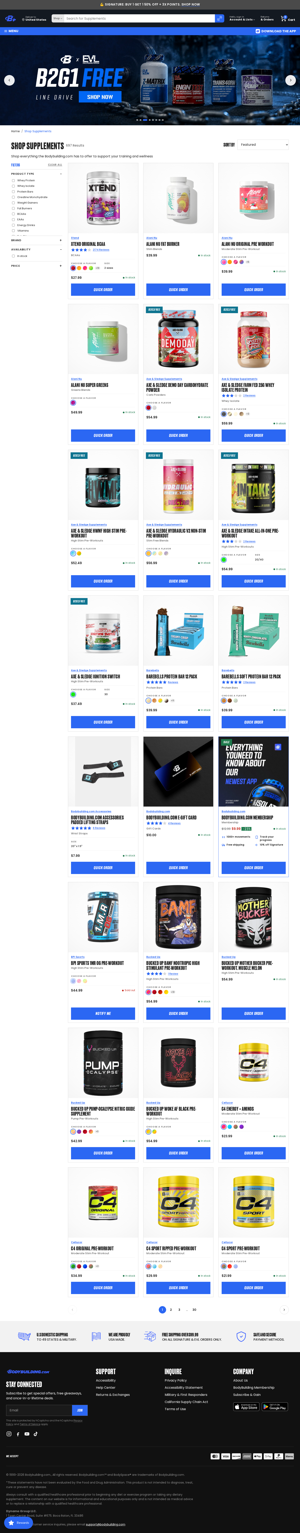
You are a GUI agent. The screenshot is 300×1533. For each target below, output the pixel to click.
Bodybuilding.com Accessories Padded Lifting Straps (97, 819)
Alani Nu (151, 238)
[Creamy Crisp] (148, 700)
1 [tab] (137, 120)
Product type (22, 174)
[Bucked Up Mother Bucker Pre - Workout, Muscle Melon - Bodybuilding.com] (254, 917)
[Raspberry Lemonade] (91, 1132)
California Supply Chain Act (186, 1402)
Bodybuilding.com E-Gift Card (171, 817)
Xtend (75, 238)
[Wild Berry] (73, 403)
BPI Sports (77, 957)
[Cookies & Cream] (166, 700)
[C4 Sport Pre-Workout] (254, 1203)
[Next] (284, 1309)
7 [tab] (159, 120)
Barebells (152, 670)
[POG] (148, 992)
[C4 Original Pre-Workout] (103, 1203)
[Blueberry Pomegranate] (79, 1132)
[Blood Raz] (85, 1132)
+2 (247, 413)
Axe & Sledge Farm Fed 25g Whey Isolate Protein (248, 387)
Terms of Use (175, 1409)
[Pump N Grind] (160, 992)
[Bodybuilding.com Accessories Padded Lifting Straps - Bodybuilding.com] (103, 772)
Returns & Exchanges (113, 1394)
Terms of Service (30, 1424)
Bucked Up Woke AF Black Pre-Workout (171, 1111)
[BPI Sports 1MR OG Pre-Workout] (103, 917)
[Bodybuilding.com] (10, 18)
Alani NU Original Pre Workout (248, 243)
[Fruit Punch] (224, 1127)
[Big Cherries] (148, 408)
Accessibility (106, 1380)
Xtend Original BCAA (88, 243)
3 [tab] (144, 120)
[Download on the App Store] (246, 1406)
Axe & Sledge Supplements (164, 379)
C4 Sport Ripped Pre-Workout (171, 1248)
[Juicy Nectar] (148, 553)
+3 (97, 1131)
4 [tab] (148, 120)
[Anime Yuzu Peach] (73, 1132)
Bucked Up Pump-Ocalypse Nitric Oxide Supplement (103, 1111)
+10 (97, 268)
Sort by (229, 144)
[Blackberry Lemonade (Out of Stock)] (166, 553)
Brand (16, 240)
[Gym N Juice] (166, 992)
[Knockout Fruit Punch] (85, 268)
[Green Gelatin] (224, 560)
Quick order (103, 289)
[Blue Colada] (73, 553)
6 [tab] (156, 120)
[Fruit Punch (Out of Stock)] (79, 981)
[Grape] (241, 1127)
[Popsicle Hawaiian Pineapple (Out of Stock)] (160, 1266)
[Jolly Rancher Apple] (73, 1266)
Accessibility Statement (184, 1387)
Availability (20, 249)
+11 (172, 700)
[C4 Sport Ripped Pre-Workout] (178, 1203)
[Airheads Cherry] (73, 268)
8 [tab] (163, 120)
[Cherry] (79, 1266)
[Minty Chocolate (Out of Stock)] (235, 700)
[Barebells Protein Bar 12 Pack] (178, 631)
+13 (172, 992)
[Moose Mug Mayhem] (241, 414)
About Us (240, 1380)
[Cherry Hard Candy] (154, 992)
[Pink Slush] (224, 262)
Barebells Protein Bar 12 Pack (171, 676)
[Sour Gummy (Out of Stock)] (85, 981)
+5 (247, 261)
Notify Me (103, 1013)
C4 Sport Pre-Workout (241, 1248)
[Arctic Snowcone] (154, 1266)
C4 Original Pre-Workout (92, 1248)
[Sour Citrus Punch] (79, 553)
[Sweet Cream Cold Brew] (230, 414)
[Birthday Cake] (160, 700)
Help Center (106, 1387)
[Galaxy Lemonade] (241, 262)
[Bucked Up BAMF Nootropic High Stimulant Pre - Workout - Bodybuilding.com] (178, 917)
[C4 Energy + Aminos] (254, 1063)
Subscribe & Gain (247, 1394)
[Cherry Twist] (235, 262)
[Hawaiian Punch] (230, 1266)
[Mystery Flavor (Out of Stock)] (154, 553)
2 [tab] (140, 120)
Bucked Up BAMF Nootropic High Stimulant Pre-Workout (173, 965)
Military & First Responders (186, 1394)
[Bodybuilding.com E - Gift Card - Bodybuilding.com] (178, 772)
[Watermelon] (235, 1127)
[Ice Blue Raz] (230, 1127)
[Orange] (230, 262)
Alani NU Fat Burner (162, 243)
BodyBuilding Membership (253, 1387)
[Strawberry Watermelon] (148, 1266)
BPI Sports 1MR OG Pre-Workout (97, 962)
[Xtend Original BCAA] (103, 198)
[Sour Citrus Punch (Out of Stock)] (160, 553)
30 (194, 1310)
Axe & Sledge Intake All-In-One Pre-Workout (250, 533)
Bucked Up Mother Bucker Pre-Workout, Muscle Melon (247, 965)
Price (15, 266)
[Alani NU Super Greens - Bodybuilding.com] (103, 339)
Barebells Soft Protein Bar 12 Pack (251, 676)
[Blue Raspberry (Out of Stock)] (73, 981)
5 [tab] (153, 120)
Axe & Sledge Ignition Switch (95, 676)
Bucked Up (153, 957)
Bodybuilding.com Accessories (91, 811)
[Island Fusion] (154, 1132)
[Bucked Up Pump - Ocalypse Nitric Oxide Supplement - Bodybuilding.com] (103, 1063)
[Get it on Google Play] (275, 1406)
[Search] (219, 18)
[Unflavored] (154, 408)
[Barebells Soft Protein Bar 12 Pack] (254, 631)
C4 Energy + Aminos (238, 1108)
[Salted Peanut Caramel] (224, 700)
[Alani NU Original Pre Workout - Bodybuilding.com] (254, 198)
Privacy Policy (176, 1380)
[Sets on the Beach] (148, 1132)
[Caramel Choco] (230, 700)
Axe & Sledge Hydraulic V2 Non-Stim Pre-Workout (176, 533)
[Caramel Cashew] (154, 700)
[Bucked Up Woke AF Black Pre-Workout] (178, 1063)
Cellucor (227, 1102)
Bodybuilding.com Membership (247, 817)
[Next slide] (290, 80)
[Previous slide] (9, 80)
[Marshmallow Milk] (235, 414)
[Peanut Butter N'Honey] (224, 414)
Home (15, 131)
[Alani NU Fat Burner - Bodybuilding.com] (178, 198)
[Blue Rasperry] (85, 1266)
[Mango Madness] (79, 268)
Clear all (55, 164)
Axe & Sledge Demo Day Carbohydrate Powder (177, 387)
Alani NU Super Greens (89, 384)
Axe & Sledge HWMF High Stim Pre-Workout (99, 533)
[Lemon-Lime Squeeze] (91, 268)
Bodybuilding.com (158, 811)
